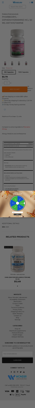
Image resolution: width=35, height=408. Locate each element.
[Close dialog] (34, 191)
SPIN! (17, 214)
